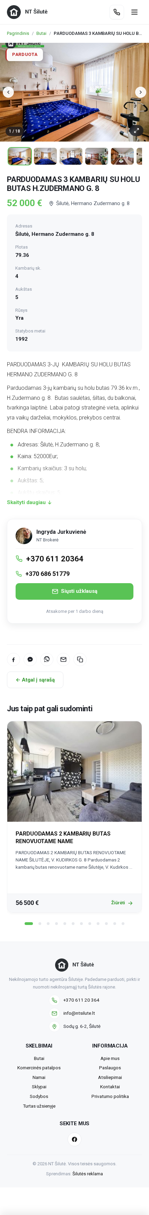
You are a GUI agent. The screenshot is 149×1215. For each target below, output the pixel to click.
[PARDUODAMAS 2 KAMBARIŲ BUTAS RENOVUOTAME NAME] (74, 771)
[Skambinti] (116, 12)
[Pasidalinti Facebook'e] (13, 659)
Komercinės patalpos (39, 1067)
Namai (39, 1077)
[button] (29, 923)
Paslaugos (110, 1067)
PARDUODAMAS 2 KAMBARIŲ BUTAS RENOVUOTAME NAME (63, 837)
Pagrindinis (18, 33)
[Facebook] (74, 1139)
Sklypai (39, 1086)
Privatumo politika (110, 1096)
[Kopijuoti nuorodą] (80, 659)
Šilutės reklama (87, 1173)
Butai (41, 33)
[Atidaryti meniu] (134, 12)
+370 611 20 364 (81, 1000)
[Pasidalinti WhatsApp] (46, 659)
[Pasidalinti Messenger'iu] (30, 659)
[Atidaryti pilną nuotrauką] (136, 130)
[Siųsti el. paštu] (63, 659)
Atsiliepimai (110, 1077)
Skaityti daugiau (26, 502)
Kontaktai (110, 1086)
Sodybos (39, 1096)
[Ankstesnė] (8, 92)
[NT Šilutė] (74, 965)
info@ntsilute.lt (79, 1013)
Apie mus (110, 1058)
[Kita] (140, 92)
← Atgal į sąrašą (35, 680)
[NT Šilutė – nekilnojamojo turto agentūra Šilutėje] (27, 12)
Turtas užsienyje (39, 1106)
